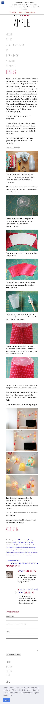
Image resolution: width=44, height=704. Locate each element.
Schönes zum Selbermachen (15, 45)
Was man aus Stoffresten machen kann (20, 552)
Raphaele (21, 571)
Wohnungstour (10, 61)
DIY (7, 50)
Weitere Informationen (27, 12)
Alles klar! (12, 12)
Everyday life (24, 539)
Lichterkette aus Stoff (11, 545)
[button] (12, 695)
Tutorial (30, 539)
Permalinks (29, 555)
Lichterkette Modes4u (20, 547)
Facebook (9, 671)
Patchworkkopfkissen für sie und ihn (24, 563)
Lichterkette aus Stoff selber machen (26, 545)
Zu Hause (9, 39)
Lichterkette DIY (10, 547)
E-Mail (8, 675)
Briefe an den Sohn (12, 55)
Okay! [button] (6, 700)
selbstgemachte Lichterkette (17, 550)
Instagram (9, 667)
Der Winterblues (12, 561)
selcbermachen (28, 550)
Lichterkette (30, 542)
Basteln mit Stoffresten (18, 542)
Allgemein (9, 34)
